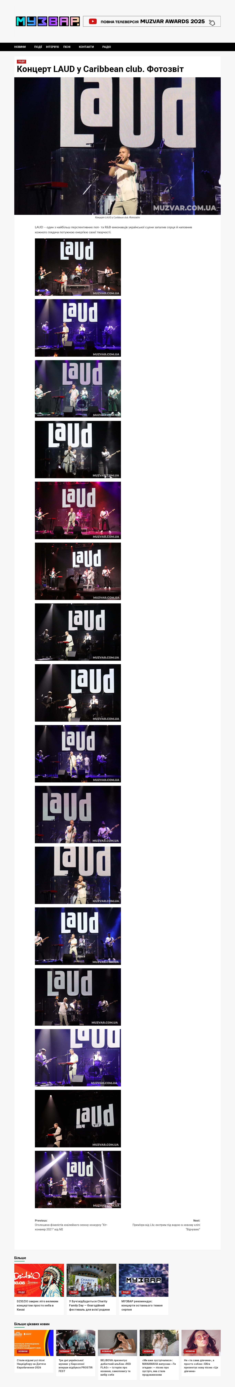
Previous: (71, 1225)
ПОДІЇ (38, 47)
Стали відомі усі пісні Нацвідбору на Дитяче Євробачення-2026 (31, 1364)
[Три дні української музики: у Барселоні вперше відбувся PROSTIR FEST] (75, 1343)
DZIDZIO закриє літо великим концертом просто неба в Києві (37, 1305)
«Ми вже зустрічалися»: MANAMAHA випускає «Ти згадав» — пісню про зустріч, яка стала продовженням (159, 1367)
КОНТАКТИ (86, 47)
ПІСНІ (66, 47)
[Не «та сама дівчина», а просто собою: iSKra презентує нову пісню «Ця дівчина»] (201, 1343)
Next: (166, 1225)
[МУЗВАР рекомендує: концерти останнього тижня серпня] (144, 1280)
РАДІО (106, 47)
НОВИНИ (20, 47)
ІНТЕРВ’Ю (52, 47)
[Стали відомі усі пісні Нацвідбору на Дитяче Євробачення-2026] (34, 1343)
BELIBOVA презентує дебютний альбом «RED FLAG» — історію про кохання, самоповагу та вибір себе (115, 1367)
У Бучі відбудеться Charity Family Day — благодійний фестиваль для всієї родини (89, 1305)
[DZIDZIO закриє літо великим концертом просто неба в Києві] (39, 1280)
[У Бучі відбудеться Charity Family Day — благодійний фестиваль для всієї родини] (91, 1280)
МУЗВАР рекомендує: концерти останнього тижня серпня (142, 1305)
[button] (218, 47)
